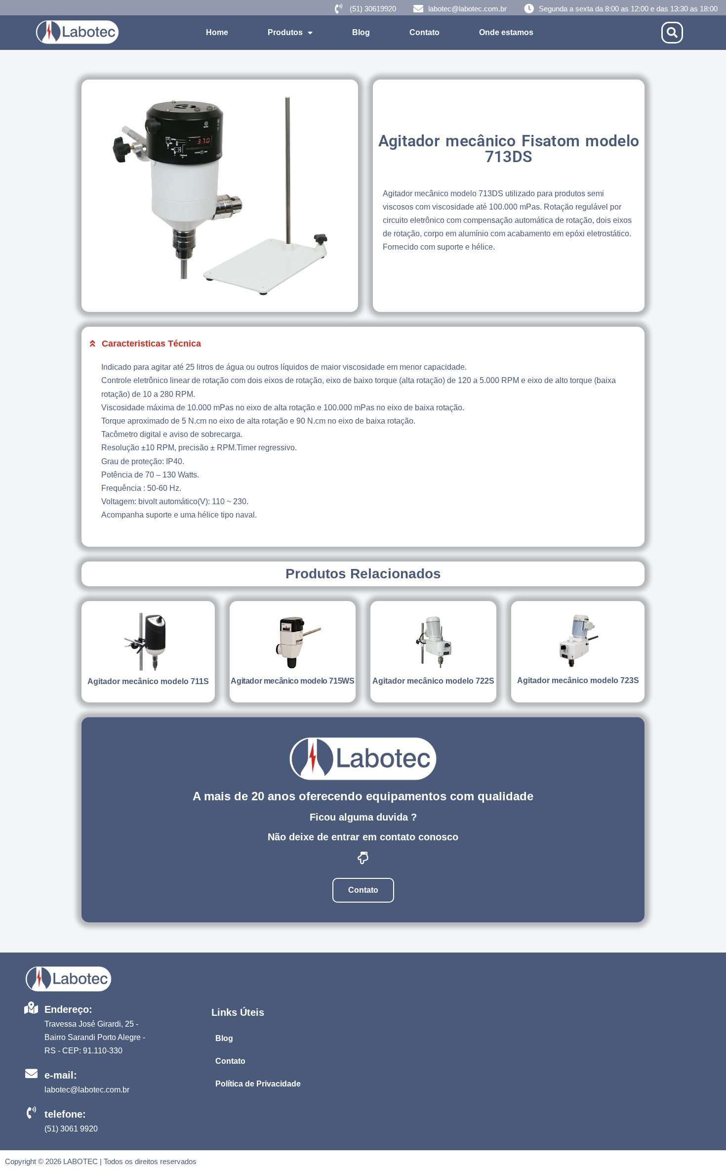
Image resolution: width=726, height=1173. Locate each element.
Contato (424, 32)
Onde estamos (506, 32)
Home (217, 32)
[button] (672, 32)
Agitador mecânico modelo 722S (433, 681)
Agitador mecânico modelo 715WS (292, 681)
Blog (361, 32)
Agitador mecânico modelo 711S (148, 681)
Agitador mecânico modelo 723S (578, 680)
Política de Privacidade (258, 1084)
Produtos (285, 32)
